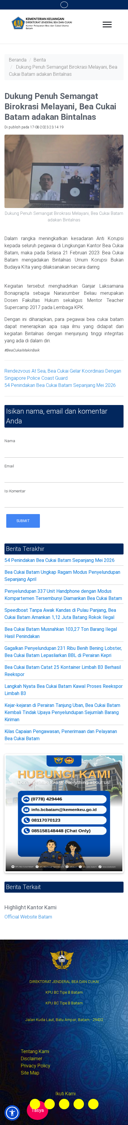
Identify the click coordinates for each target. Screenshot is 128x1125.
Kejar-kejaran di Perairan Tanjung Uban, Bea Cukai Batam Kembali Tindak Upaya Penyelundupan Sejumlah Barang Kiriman (62, 712)
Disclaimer (31, 1058)
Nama (9, 441)
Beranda (17, 60)
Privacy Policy (35, 1066)
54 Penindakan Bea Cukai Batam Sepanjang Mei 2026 (60, 385)
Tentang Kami (35, 1051)
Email (9, 466)
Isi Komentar (15, 491)
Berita (40, 60)
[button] (12, 1113)
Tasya (37, 1110)
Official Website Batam (28, 917)
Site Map (30, 1073)
